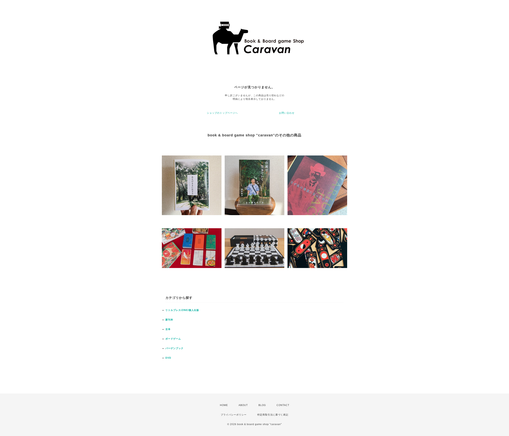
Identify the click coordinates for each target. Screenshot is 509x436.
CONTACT (283, 405)
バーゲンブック (174, 348)
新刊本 (169, 319)
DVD (168, 357)
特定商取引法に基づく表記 (272, 414)
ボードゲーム (173, 338)
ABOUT (243, 405)
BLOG (262, 405)
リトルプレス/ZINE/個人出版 (182, 310)
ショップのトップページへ (222, 113)
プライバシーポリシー (234, 414)
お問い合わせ (286, 113)
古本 (168, 329)
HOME (224, 405)
